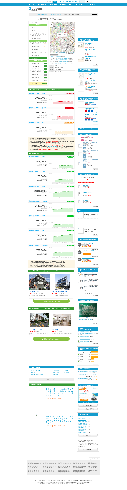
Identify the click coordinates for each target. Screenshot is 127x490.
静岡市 (95, 466)
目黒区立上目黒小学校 (85, 339)
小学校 (64, 58)
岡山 (32, 470)
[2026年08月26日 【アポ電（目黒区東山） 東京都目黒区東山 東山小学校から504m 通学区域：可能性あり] (88, 247)
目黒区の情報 (56, 372)
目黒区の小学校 (48, 14)
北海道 (29, 463)
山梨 (28, 467)
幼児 (64, 425)
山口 (36, 470)
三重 (38, 467)
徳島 (38, 470)
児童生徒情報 (56, 370)
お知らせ (36, 480)
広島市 (89, 470)
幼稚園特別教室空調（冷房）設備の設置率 (88, 371)
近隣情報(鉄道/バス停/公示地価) (37, 374)
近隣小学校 (55, 374)
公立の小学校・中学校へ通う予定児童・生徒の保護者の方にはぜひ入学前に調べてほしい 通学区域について (60, 392)
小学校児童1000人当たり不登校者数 (87, 378)
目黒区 (91, 319)
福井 (39, 466)
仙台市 (92, 463)
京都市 (95, 467)
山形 (39, 463)
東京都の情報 (66, 372)
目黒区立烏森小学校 (82, 418)
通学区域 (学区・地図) (35, 370)
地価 (67, 61)
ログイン (89, 1)
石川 (37, 466)
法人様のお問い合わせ (70, 482)
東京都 (42, 14)
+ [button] (51, 24)
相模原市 (89, 466)
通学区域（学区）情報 (52, 146)
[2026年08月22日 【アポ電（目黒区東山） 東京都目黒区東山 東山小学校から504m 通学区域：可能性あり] (88, 262)
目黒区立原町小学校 (84, 331)
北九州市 (92, 470)
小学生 (54, 398)
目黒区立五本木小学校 (82, 424)
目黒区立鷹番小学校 (84, 341)
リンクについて (69, 480)
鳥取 (28, 470)
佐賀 (36, 471)
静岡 (34, 467)
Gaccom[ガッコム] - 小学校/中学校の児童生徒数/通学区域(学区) (36, 9)
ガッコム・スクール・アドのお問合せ (82, 482)
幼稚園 (61, 58)
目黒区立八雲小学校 (84, 336)
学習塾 (66, 59)
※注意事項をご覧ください (65, 270)
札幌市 (89, 463)
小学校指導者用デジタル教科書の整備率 (87, 374)
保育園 (58, 58)
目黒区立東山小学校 (57, 14)
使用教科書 (66, 370)
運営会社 (59, 483)
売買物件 (64, 61)
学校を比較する (54, 4)
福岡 (34, 471)
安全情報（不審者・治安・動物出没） (61, 63)
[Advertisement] (71, 9)
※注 (94, 40)
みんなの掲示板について (60, 482)
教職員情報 (33, 372)
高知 (32, 471)
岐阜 (32, 467)
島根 (30, 470)
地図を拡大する (70, 53)
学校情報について (88, 480)
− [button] (51, 26)
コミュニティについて (41, 482)
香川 (28, 471)
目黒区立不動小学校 (82, 432)
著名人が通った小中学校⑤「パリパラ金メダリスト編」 (91, 230)
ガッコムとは (75, 480)
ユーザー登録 (82, 1)
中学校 (67, 58)
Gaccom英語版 (77, 483)
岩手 (33, 463)
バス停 (59, 59)
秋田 (37, 463)
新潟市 (93, 466)
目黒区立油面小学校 (82, 427)
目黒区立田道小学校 (82, 430)
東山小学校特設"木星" (83, 317)
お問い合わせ (54, 483)
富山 (35, 466)
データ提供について (61, 480)
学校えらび (49, 398)
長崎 (38, 471)
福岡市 (96, 470)
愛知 (36, 467)
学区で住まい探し (83, 483)
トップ (32, 4)
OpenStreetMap (62, 52)
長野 (30, 467)
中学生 (59, 398)
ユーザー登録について (50, 482)
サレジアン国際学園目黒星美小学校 (87, 333)
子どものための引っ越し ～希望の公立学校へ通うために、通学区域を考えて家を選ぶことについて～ (60, 419)
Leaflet (57, 52)
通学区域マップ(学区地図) (56, 56)
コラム (40, 480)
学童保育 (63, 59)
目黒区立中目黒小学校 (82, 423)
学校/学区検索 (37, 14)
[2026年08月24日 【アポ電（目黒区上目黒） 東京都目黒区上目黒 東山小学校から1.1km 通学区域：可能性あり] (88, 255)
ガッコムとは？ (73, 1)
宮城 (35, 463)
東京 (28, 466)
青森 (31, 463)
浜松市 (89, 467)
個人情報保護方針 (47, 483)
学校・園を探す (42, 4)
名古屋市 (92, 467)
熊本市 (89, 471)
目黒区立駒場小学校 (82, 426)
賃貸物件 (60, 61)
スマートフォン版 (69, 483)
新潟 (33, 466)
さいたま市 (95, 463)
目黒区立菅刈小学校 (82, 420)
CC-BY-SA (72, 52)
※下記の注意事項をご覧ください (54, 89)
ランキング (74, 4)
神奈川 (31, 466)
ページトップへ (94, 459)
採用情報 (63, 483)
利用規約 (41, 483)
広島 (34, 470)
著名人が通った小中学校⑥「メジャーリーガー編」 (91, 215)
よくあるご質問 (64, 1)
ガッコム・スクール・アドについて (49, 480)
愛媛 (30, 471)
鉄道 (57, 59)
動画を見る (64, 4)
